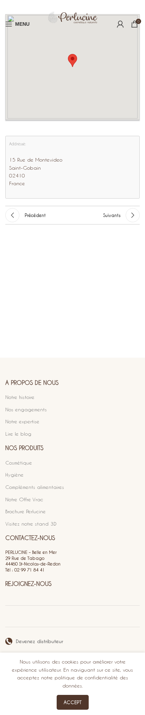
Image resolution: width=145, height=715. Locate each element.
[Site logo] (72, 24)
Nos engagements (26, 409)
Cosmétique (18, 463)
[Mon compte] (120, 24)
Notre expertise (22, 421)
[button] (72, 60)
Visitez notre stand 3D (31, 524)
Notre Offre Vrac (24, 499)
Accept (73, 702)
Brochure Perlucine (25, 511)
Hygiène (14, 475)
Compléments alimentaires (34, 487)
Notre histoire (19, 397)
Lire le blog (18, 434)
